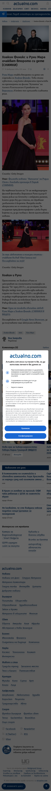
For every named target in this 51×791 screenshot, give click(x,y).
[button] (25, 387)
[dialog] (26, 395)
